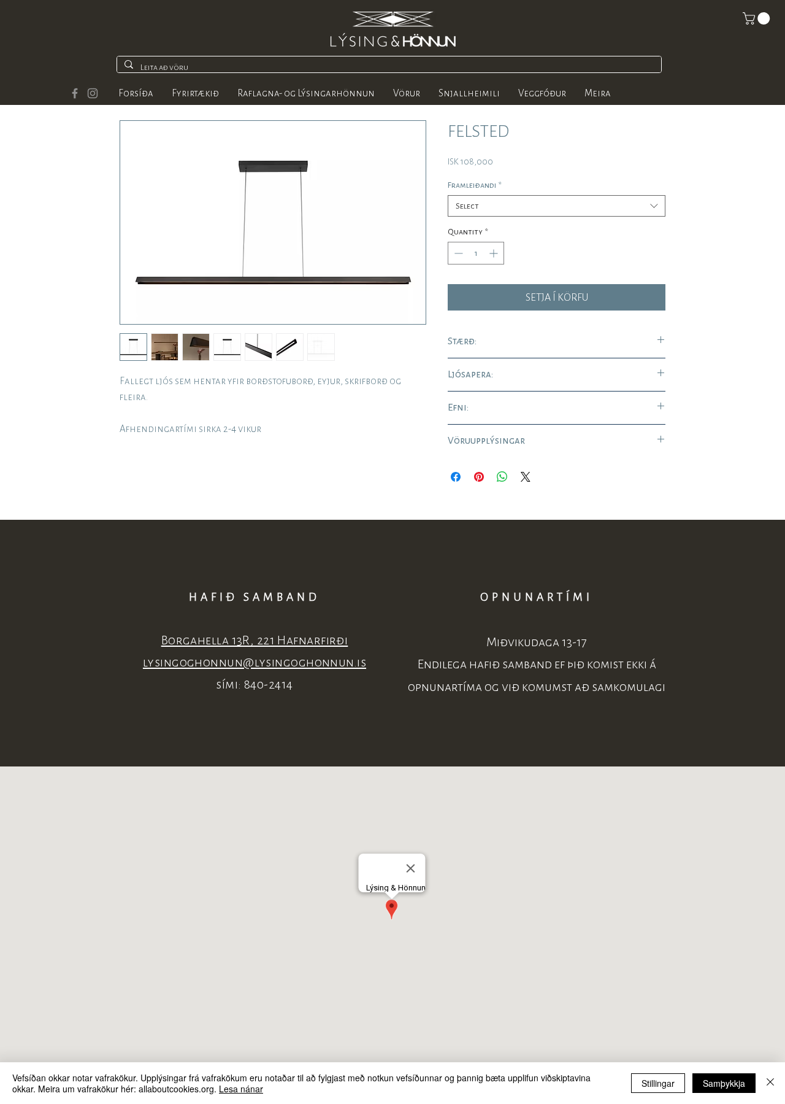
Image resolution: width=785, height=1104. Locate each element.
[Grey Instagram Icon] (92, 93)
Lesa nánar (241, 1089)
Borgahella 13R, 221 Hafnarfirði (254, 640)
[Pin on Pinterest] (479, 476)
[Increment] (494, 253)
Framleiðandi (475, 185)
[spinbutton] (476, 253)
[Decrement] (457, 253)
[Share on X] (525, 476)
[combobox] (556, 206)
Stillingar (658, 1083)
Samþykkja (724, 1083)
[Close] (770, 1083)
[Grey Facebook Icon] (75, 93)
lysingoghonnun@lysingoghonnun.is (254, 662)
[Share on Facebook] (455, 476)
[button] (758, 18)
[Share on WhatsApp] (502, 476)
